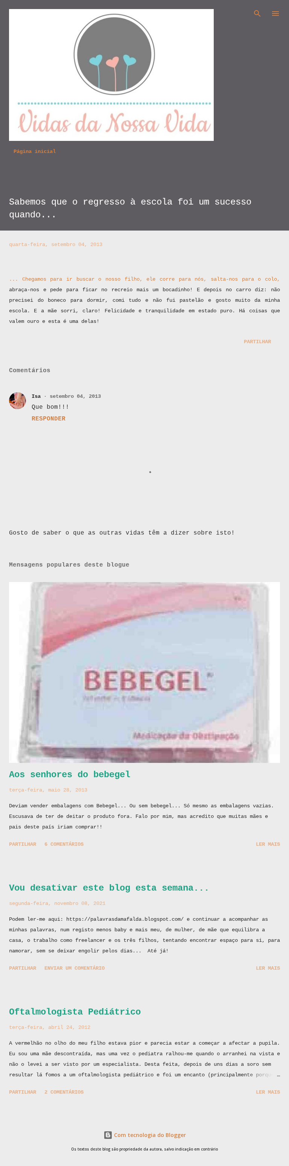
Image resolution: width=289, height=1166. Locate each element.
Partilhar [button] (257, 342)
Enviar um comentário (74, 968)
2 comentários (64, 1092)
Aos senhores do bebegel (69, 775)
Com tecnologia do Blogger (149, 1134)
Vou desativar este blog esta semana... (109, 888)
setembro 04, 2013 (75, 396)
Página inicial (35, 151)
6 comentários (64, 844)
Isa (36, 396)
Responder (48, 419)
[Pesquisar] (257, 13)
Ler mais (268, 844)
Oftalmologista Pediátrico (75, 1012)
